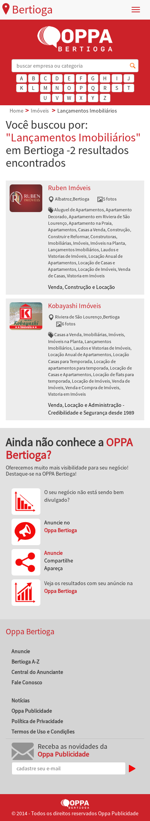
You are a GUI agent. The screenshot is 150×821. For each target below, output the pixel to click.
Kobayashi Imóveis (74, 306)
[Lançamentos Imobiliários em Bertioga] (26, 197)
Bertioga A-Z (26, 661)
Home (16, 110)
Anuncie (21, 651)
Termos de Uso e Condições (43, 731)
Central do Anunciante (37, 671)
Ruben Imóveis (69, 188)
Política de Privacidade (37, 721)
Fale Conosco (27, 682)
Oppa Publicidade (32, 710)
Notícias (21, 700)
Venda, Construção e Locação (81, 287)
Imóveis (40, 110)
